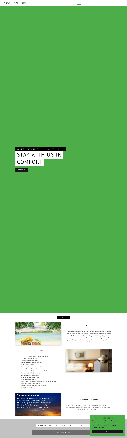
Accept (107, 431)
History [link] (86, 3)
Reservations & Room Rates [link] (113, 3)
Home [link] (79, 3)
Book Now (21, 170)
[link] (14, 3)
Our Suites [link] (96, 3)
